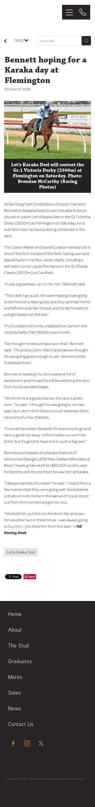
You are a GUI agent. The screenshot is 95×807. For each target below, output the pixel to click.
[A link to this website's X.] (41, 743)
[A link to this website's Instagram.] (27, 743)
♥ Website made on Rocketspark (65, 779)
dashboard (36, 779)
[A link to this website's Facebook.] (13, 743)
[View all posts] (5, 41)
